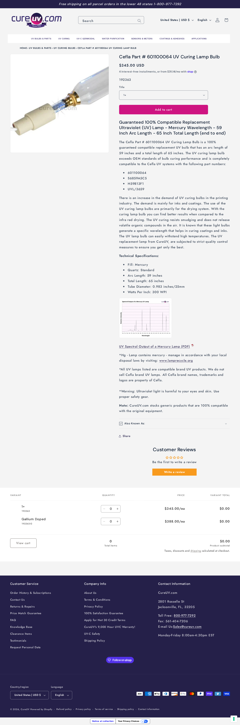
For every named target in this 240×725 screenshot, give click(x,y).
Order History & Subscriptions (30, 593)
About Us (90, 593)
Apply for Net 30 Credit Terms (104, 620)
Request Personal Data (25, 647)
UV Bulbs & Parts (40, 48)
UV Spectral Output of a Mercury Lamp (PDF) (154, 346)
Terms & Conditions (97, 600)
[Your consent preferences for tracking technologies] (234, 719)
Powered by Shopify (41, 709)
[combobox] (111, 20)
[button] (174, 424)
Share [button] (126, 436)
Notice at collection (103, 721)
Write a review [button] (174, 472)
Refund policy (64, 709)
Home (23, 48)
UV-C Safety (92, 634)
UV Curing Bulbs (65, 48)
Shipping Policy (94, 641)
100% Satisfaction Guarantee (104, 613)
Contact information (149, 709)
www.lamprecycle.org (176, 360)
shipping (195, 551)
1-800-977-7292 (167, 4)
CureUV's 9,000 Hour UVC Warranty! (109, 627)
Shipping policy (125, 709)
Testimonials (18, 641)
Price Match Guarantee (26, 613)
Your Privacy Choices (128, 721)
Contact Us (17, 600)
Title (121, 87)
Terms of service (104, 709)
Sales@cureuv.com (187, 626)
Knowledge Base (21, 627)
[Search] (139, 20)
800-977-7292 (185, 615)
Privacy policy (83, 709)
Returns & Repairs (22, 607)
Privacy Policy (93, 607)
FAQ (13, 620)
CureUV (25, 709)
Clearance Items (21, 634)
